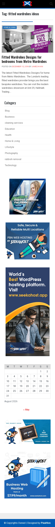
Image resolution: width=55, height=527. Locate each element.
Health (8, 135)
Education (10, 128)
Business (10, 116)
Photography (11, 153)
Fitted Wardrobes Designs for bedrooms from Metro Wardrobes (24, 59)
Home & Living (10, 27)
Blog (7, 110)
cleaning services (14, 122)
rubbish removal (13, 159)
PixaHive (46, 523)
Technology (11, 165)
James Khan (37, 67)
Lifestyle (9, 147)
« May (26, 409)
